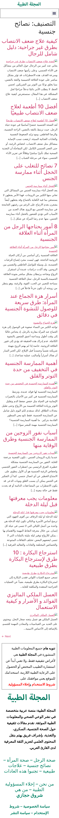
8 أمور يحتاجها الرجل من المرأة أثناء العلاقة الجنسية (30, 232)
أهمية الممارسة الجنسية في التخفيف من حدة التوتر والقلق (31, 369)
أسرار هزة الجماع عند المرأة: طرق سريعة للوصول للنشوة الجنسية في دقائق (31, 305)
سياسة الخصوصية (36, 806)
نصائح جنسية (39, 765)
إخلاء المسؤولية (19, 684)
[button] (54, 13)
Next (6, 636)
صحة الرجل (45, 760)
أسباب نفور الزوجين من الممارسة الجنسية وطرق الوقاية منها (30, 438)
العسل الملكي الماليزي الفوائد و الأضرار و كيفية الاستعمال (31, 600)
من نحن (46, 784)
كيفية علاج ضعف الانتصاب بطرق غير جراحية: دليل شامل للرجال (29, 47)
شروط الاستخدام (43, 684)
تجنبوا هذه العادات (21, 771)
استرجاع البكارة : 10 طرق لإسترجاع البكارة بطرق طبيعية (33, 558)
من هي (29, 792)
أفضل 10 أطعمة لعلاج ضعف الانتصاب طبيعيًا (33, 109)
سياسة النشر (20, 812)
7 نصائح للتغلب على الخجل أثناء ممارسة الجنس (35, 171)
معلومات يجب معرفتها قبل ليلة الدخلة (33, 501)
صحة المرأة (18, 760)
